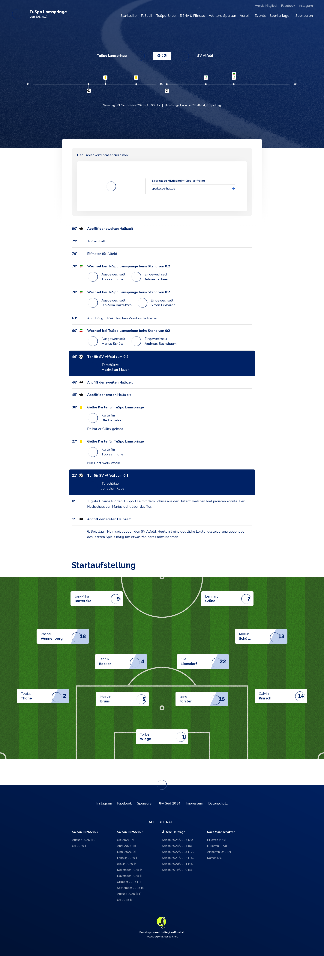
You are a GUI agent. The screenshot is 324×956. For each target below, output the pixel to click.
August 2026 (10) (84, 840)
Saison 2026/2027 (85, 832)
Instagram (306, 5)
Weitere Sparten (222, 16)
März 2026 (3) (126, 852)
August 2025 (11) (129, 894)
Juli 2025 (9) (125, 900)
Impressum (194, 803)
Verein (245, 16)
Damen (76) (215, 858)
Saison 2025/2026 (130, 832)
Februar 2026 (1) (128, 858)
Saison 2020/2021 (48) (178, 864)
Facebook (288, 5)
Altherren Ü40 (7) (219, 852)
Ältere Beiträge (173, 832)
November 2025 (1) (130, 876)
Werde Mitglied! (266, 5)
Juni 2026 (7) (125, 840)
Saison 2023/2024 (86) (178, 846)
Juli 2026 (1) (80, 846)
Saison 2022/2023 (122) (179, 852)
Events (260, 16)
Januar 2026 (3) (127, 864)
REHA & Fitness (192, 16)
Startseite (129, 16)
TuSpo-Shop (166, 16)
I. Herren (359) (216, 840)
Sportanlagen (280, 16)
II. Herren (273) (217, 846)
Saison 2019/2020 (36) (178, 870)
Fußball (146, 16)
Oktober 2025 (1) (129, 882)
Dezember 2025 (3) (130, 870)
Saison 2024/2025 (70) (178, 840)
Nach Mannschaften (221, 832)
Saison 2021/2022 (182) (179, 858)
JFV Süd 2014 (169, 803)
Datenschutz (218, 803)
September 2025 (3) (131, 888)
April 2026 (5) (126, 846)
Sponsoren (304, 16)
